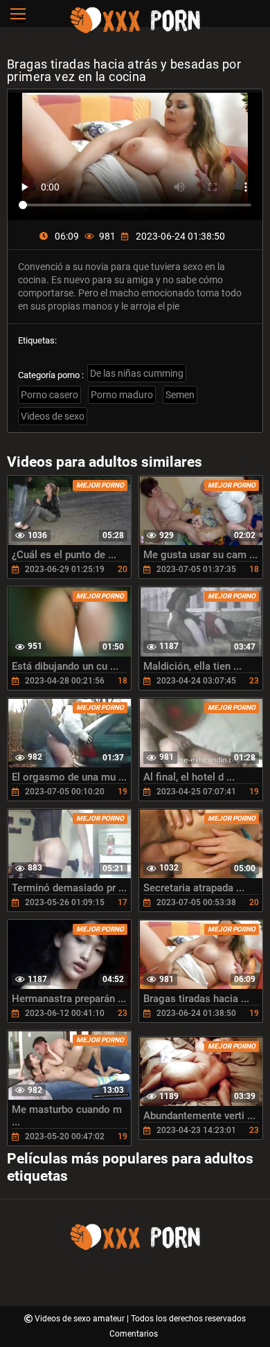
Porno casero (49, 394)
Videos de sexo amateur (81, 1318)
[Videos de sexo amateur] (135, 31)
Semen (180, 394)
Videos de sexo (52, 416)
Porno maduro (122, 394)
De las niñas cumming (136, 373)
